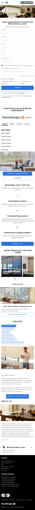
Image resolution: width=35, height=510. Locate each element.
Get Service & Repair (25, 82)
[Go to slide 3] (17, 278)
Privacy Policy (27, 96)
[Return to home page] (10, 2)
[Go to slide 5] (20, 278)
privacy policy (22, 93)
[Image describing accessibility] (5, 495)
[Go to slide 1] (14, 278)
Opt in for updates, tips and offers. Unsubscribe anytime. (18, 65)
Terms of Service (5, 97)
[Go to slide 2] (16, 278)
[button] (3, 3)
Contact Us (17, 243)
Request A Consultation (17, 173)
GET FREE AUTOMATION (17, 314)
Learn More (17, 178)
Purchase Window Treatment (7, 82)
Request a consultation (17, 396)
